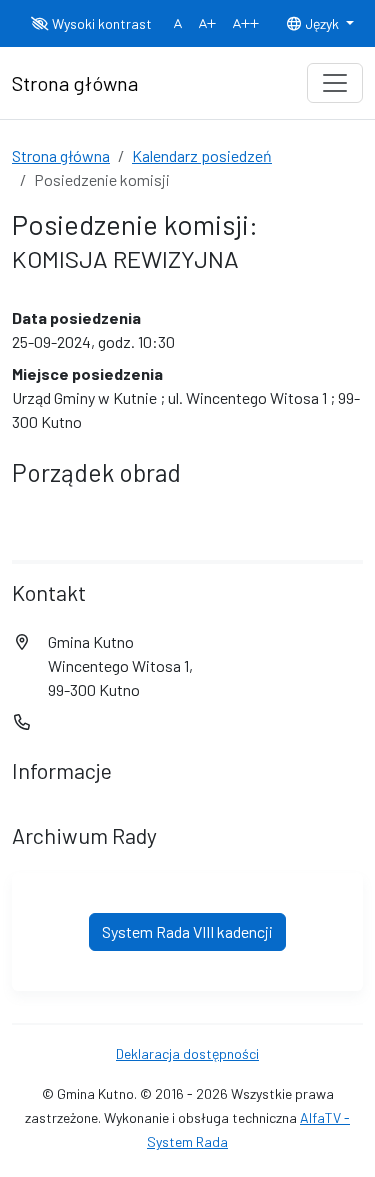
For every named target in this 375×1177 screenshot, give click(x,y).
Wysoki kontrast (100, 23)
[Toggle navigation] (335, 83)
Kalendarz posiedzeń (202, 155)
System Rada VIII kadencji (187, 931)
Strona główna (61, 155)
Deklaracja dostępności (187, 1053)
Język (322, 23)
